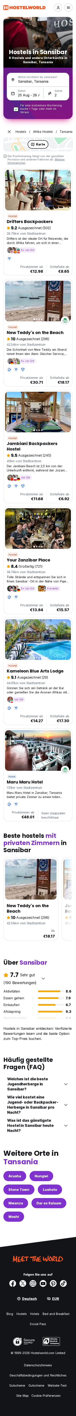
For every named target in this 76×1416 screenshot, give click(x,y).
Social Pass (38, 1324)
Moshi (13, 1217)
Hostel (12, 216)
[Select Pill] (58, 7)
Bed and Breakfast (56, 1314)
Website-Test (57, 1385)
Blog (10, 1314)
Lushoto (50, 1189)
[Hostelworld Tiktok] (63, 1283)
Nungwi (41, 1176)
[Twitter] (22, 1283)
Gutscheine (17, 1385)
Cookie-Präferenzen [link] (46, 1395)
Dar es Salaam (49, 1203)
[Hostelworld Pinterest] (53, 1283)
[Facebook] (12, 1283)
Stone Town (18, 1189)
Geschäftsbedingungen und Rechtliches (38, 1375)
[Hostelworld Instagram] (33, 1283)
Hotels (34, 1314)
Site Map (22, 1395)
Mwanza (15, 1203)
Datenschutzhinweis (38, 1365)
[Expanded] (9, 132)
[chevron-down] (43, 978)
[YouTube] (43, 1283)
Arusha (14, 1176)
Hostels (21, 1314)
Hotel (11, 776)
